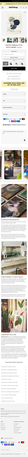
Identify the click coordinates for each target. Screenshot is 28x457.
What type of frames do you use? (8, 401)
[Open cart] (26, 7)
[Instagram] (3, 450)
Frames (2, 425)
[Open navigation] (3, 7)
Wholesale (3, 429)
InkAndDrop (10, 454)
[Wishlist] (21, 7)
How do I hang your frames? (7, 398)
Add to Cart (14, 68)
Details (4, 94)
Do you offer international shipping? (8, 388)
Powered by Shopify (18, 454)
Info (4, 100)
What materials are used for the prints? (9, 372)
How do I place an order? (6, 379)
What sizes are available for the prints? (9, 369)
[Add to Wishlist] (25, 12)
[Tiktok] (7, 450)
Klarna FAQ (3, 427)
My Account (16, 423)
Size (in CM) (14, 51)
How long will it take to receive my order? (9, 385)
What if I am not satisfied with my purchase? (10, 391)
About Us (3, 423)
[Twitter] (9, 450)
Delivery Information (7, 107)
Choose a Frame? (14, 57)
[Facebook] (1, 450)
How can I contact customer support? (8, 394)
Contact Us (16, 430)
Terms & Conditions (18, 432)
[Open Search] (23, 7)
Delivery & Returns (17, 427)
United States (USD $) (7, 438)
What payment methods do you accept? (9, 382)
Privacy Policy (16, 429)
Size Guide (5, 114)
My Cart (15, 425)
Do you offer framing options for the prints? (10, 376)
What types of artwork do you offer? (8, 366)
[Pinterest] (5, 450)
